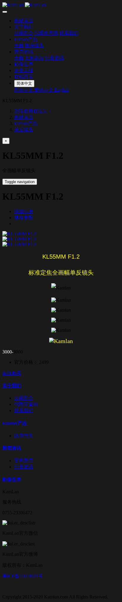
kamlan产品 (25, 39)
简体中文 (24, 89)
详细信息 (23, 211)
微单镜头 (34, 45)
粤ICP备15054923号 (22, 576)
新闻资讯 (23, 51)
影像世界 (23, 64)
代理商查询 (46, 33)
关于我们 (23, 26)
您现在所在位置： (33, 110)
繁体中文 (44, 89)
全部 (19, 45)
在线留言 (23, 76)
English (61, 89)
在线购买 (11, 373)
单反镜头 (23, 129)
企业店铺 (23, 70)
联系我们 (68, 33)
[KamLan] (61, 5)
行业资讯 (54, 57)
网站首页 (23, 20)
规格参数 (23, 217)
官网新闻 (34, 57)
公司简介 (23, 33)
